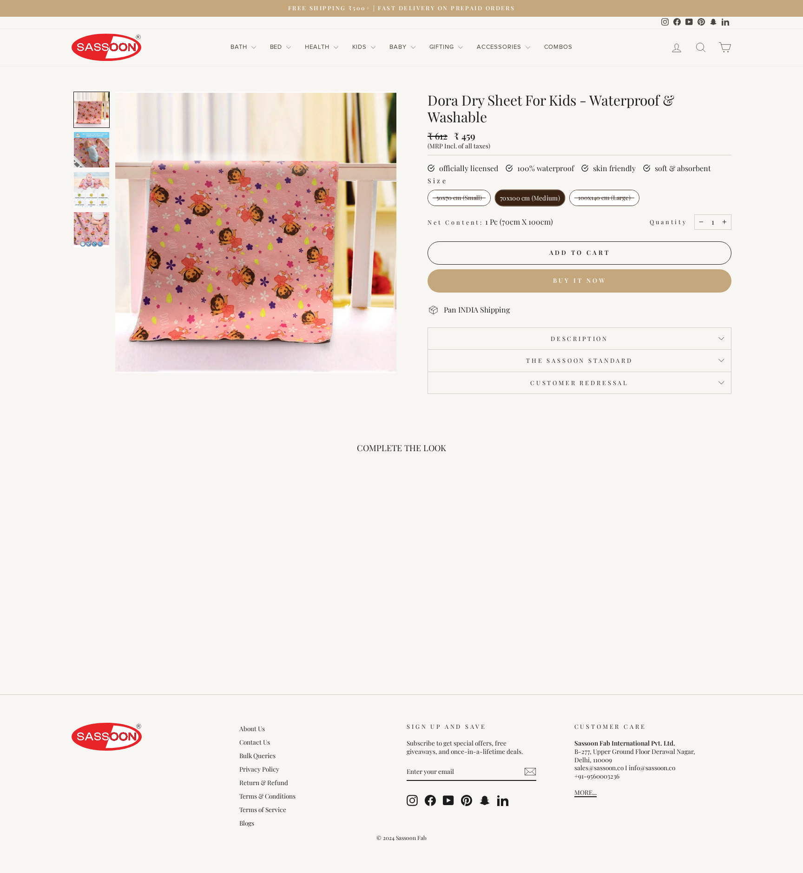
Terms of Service (262, 809)
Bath (239, 47)
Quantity (668, 222)
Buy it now (579, 280)
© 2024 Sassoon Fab (401, 837)
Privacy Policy (259, 769)
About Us (252, 728)
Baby (398, 47)
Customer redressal (579, 383)
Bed (277, 47)
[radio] (459, 198)
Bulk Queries (257, 755)
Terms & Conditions (267, 796)
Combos (558, 47)
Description (579, 338)
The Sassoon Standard (579, 360)
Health (318, 47)
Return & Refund (263, 782)
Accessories (500, 47)
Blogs (246, 823)
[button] (91, 110)
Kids (360, 47)
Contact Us (254, 742)
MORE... (585, 792)
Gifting (442, 47)
